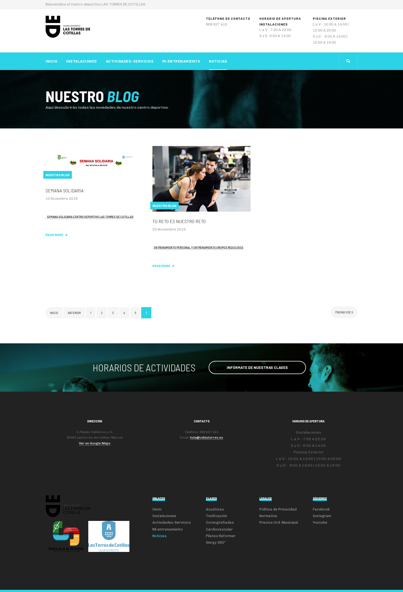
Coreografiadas (220, 522)
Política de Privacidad (278, 509)
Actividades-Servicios (130, 61)
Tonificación (216, 516)
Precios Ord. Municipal (278, 522)
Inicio (51, 61)
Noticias (218, 61)
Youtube (320, 522)
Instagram (322, 516)
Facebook (321, 509)
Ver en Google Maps (94, 443)
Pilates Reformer (220, 536)
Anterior (74, 313)
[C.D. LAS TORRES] (68, 27)
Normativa (268, 516)
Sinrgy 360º (216, 542)
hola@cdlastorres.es (206, 437)
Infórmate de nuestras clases (257, 367)
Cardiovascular (219, 529)
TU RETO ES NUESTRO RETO (179, 221)
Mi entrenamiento (181, 61)
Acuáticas (215, 509)
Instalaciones (81, 61)
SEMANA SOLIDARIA (65, 190)
